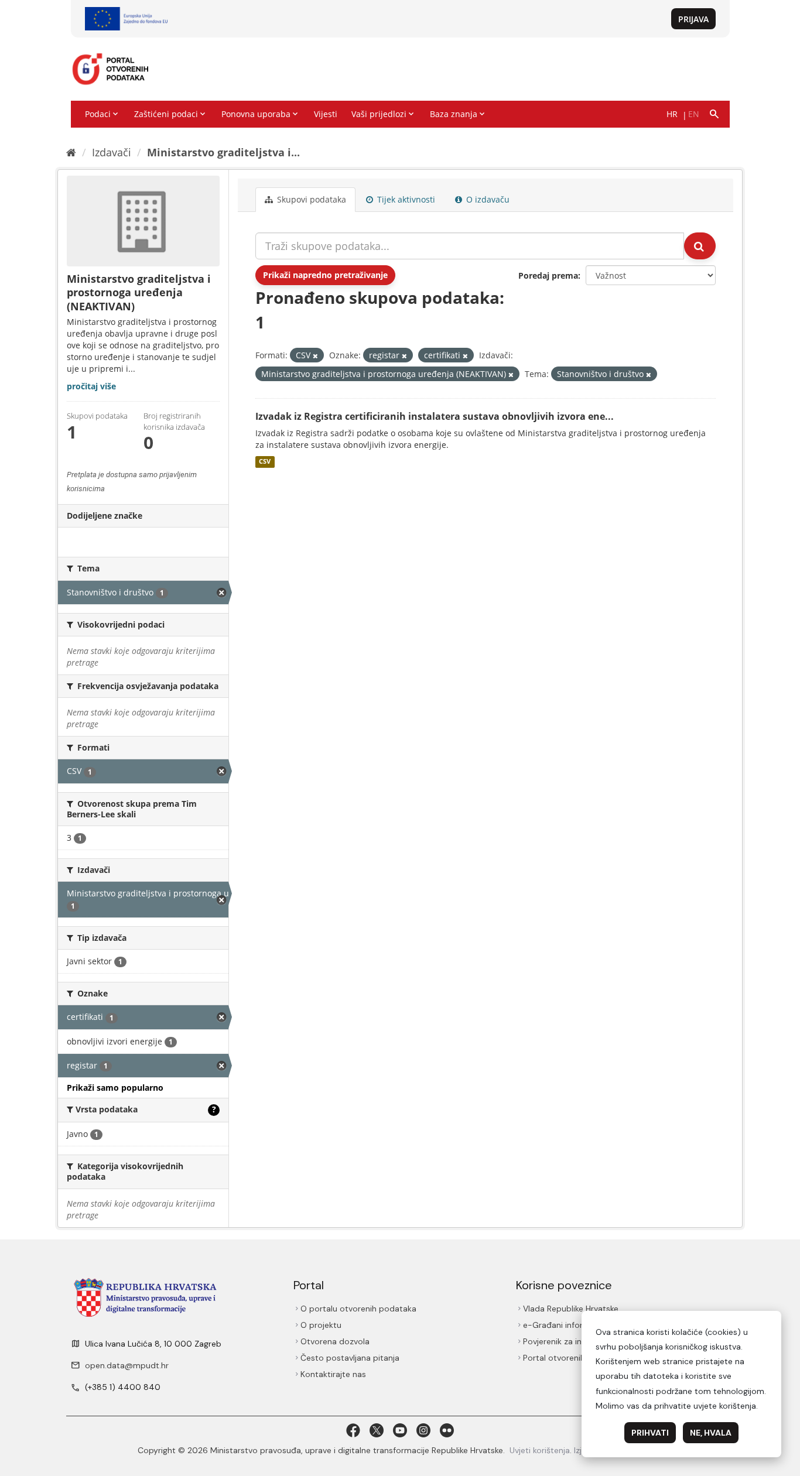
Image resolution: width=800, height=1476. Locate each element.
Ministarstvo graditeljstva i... (223, 152)
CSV (265, 462)
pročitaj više (91, 386)
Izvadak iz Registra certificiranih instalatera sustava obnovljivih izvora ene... (434, 416)
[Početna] (71, 152)
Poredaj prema (548, 275)
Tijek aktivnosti (405, 199)
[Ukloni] (315, 355)
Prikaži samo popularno (115, 1087)
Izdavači (111, 152)
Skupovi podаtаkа (310, 199)
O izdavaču (487, 199)
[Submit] (700, 245)
